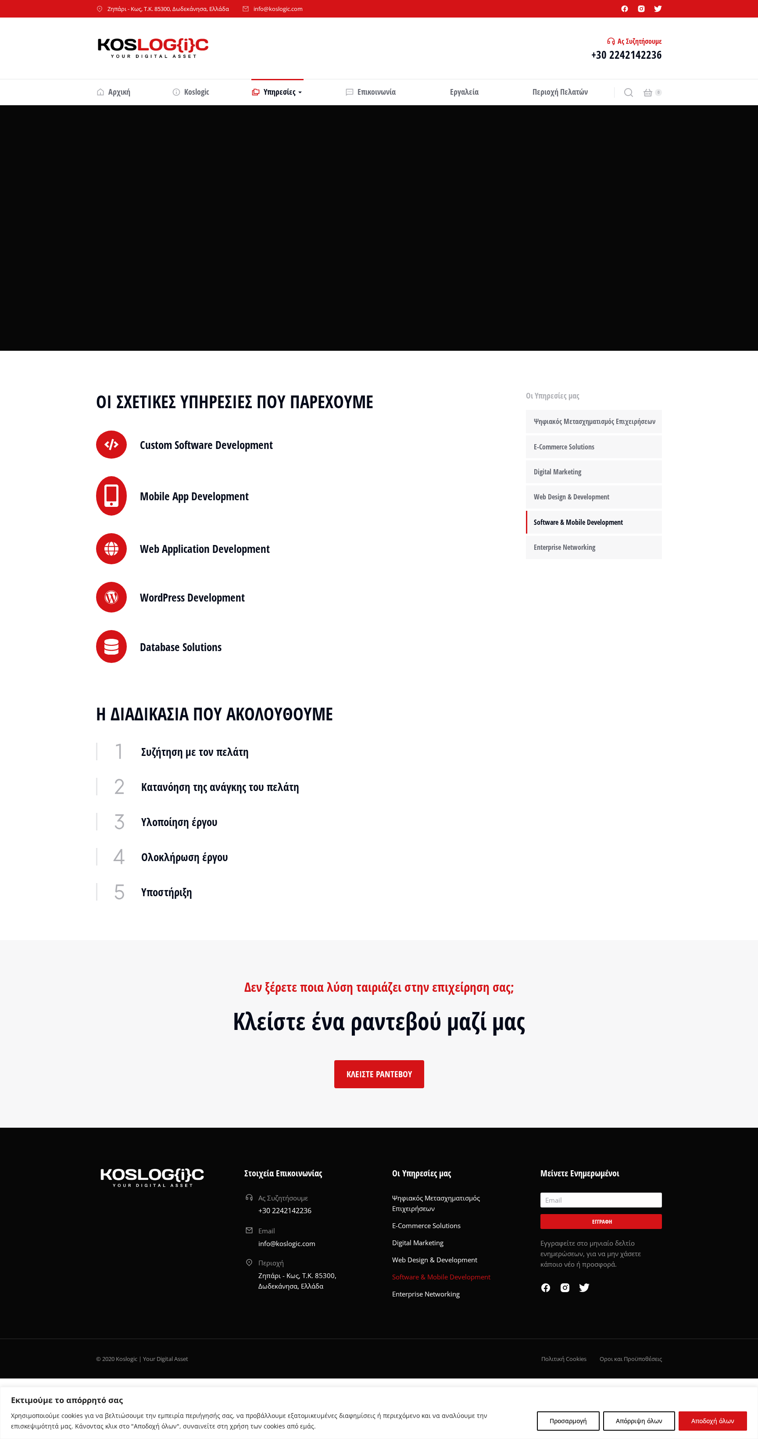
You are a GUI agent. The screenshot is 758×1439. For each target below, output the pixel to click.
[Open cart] (648, 92)
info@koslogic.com (278, 9)
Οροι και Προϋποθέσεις (631, 1359)
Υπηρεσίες (122, 157)
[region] (379, 1413)
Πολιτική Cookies (563, 1359)
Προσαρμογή (568, 1421)
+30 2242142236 (626, 54)
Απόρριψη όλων (639, 1421)
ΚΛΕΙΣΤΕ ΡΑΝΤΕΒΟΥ (379, 1074)
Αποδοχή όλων (712, 1421)
